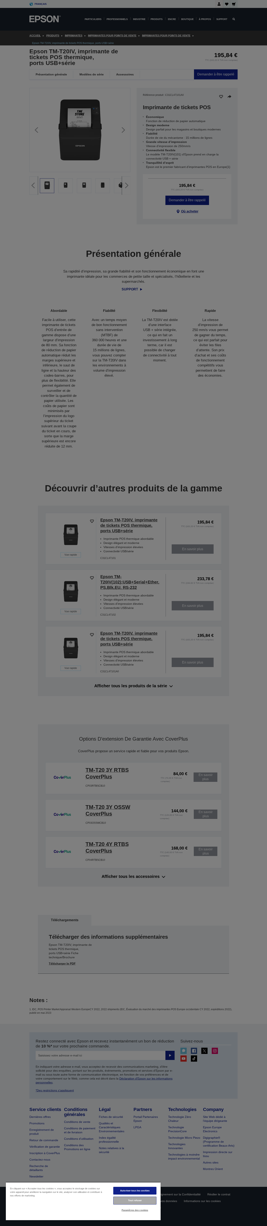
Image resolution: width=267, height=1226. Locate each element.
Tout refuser (135, 1200)
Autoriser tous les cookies (135, 1190)
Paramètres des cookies (135, 1210)
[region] (83, 1201)
